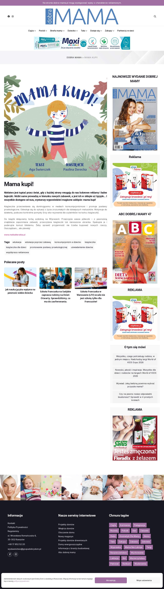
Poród (42, 30)
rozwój (114, 530)
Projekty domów (66, 524)
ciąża (113, 525)
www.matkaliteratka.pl (14, 234)
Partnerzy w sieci (125, 30)
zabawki (144, 530)
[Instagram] (13, 16)
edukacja (17, 242)
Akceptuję (110, 580)
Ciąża (31, 30)
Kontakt (11, 523)
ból (124, 558)
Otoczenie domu (66, 532)
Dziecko (72, 30)
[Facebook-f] (10, 554)
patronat (114, 563)
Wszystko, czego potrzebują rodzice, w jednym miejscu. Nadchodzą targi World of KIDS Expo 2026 (135, 359)
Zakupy (108, 30)
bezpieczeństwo (118, 552)
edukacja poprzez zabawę (38, 242)
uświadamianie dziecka (82, 247)
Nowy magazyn (65, 536)
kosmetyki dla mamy (130, 536)
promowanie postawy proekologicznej (48, 247)
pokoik (125, 530)
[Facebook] (9, 16)
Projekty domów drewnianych (72, 540)
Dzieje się (95, 30)
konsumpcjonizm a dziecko (68, 242)
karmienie (125, 525)
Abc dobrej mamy (67, 552)
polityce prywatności (21, 581)
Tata (83, 30)
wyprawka (115, 547)
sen (134, 530)
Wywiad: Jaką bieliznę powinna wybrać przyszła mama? (135, 385)
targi (148, 547)
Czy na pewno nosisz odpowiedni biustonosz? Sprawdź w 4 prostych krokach (135, 397)
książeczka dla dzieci (16, 247)
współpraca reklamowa (17, 252)
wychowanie (137, 552)
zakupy (122, 541)
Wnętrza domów (66, 528)
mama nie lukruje (133, 547)
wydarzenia (140, 563)
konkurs (126, 563)
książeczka (90, 242)
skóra (146, 536)
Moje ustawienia (144, 580)
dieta (112, 536)
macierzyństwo (137, 558)
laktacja (114, 558)
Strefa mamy (56, 30)
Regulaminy (13, 531)
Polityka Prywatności (18, 527)
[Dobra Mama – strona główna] (82, 16)
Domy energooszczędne (70, 544)
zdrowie (146, 541)
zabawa (134, 541)
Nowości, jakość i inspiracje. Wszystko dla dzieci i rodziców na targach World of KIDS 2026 (135, 373)
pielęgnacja (139, 525)
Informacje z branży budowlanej (73, 548)
